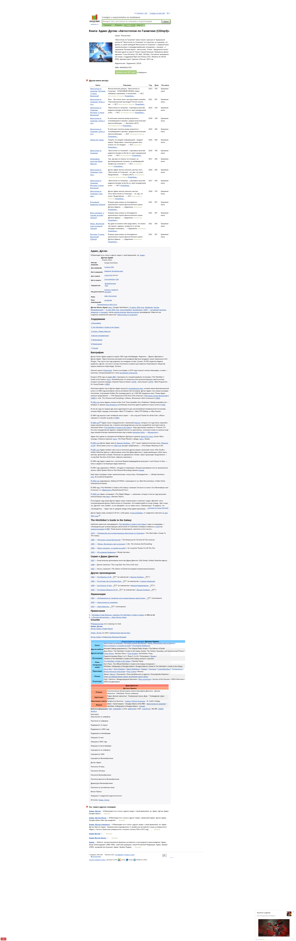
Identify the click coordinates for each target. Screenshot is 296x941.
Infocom (137, 423)
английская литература (128, 373)
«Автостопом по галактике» (107, 602)
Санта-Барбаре (137, 513)
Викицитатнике (97, 624)
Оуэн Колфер (133, 653)
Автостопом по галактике (127, 315)
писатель (107, 290)
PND (110, 709)
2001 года (115, 310)
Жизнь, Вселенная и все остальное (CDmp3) (97, 226)
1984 (117, 418)
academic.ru (94, 24)
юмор (106, 296)
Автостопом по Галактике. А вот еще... (96, 172)
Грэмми (141, 470)
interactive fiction (139, 432)
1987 (92, 560)
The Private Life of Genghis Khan (109, 581)
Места (112, 674)
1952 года (140, 307)
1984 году (96, 423)
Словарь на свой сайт (157, 13)
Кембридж (107, 271)
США (117, 279)
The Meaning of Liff (104, 577)
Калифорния (137, 310)
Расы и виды (131, 671)
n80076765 (132, 709)
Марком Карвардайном (140, 585)
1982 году (96, 402)
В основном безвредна (106, 552)
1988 (92, 565)
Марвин (144, 669)
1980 (107, 384)
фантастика (113, 296)
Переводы (118, 25)
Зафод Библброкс (133, 669)
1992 (92, 552)
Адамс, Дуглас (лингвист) (99, 824)
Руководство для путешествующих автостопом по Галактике (121, 533)
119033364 (117, 709)
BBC (114, 377)
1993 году (96, 481)
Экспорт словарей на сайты (97, 859)
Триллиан (152, 669)
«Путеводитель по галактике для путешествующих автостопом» (121, 598)
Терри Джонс (109, 653)
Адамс (142, 255)
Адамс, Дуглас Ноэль (97, 818)
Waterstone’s (107, 490)
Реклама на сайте (129, 854)
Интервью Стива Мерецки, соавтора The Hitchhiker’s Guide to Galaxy (118, 615)
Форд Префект (119, 669)
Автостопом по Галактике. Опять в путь (97, 101)
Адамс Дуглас (94, 834)
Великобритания (117, 271)
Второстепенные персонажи (114, 671)
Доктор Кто (145, 436)
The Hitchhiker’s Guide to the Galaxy (117, 427)
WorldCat (94, 711)
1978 (134, 382)
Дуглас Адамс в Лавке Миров (102, 629)
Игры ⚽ (140, 25)
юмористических (120, 312)
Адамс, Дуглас (97, 626)
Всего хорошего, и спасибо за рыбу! (111, 548)
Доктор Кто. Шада (97, 140)
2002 (92, 569)
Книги (129, 25)
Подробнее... (130, 96)
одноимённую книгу (135, 388)
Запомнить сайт (142, 13)
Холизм (142, 706)
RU (168, 13)
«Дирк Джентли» (103, 606)
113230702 (146, 709)
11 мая (106, 275)
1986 (92, 581)
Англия (156, 307)
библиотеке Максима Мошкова (114, 637)
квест (108, 496)
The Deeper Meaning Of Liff (107, 590)
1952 (112, 267)
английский (108, 300)
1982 (157, 398)
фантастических (133, 312)
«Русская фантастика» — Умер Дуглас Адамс (109, 617)
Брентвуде (108, 370)
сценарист (107, 292)
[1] (100, 422)
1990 (92, 585)
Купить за (125, 72)
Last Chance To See (104, 585)
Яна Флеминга (111, 405)
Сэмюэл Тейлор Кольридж (135, 701)
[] (158, 508)
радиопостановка (97, 529)
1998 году (96, 494)
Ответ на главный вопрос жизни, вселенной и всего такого (126, 677)
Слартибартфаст (164, 669)
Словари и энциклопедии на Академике (121, 17)
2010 (92, 606)
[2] (99, 515)
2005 (92, 602)
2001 (110, 275)
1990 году (117, 446)
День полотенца (145, 679)
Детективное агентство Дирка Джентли (96, 161)
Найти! (166, 22)
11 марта (107, 267)
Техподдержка (119, 854)
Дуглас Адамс (96, 637)
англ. (111, 307)
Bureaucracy (152, 432)
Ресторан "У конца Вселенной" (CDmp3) (97, 236)
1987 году (96, 450)
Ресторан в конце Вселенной (156, 396)
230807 (161, 709)
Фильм (153, 656)
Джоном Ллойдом (123, 443)
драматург (114, 290)
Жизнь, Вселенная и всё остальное (111, 544)
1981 (92, 598)
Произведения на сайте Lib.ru (107, 304)
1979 (151, 382)
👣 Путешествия (96, 856)
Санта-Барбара (109, 279)
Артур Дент (108, 669)
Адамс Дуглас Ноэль (97, 838)
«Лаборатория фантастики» (119, 633)
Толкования (107, 25)
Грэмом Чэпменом (147, 581)
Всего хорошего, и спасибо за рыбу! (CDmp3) (97, 215)
